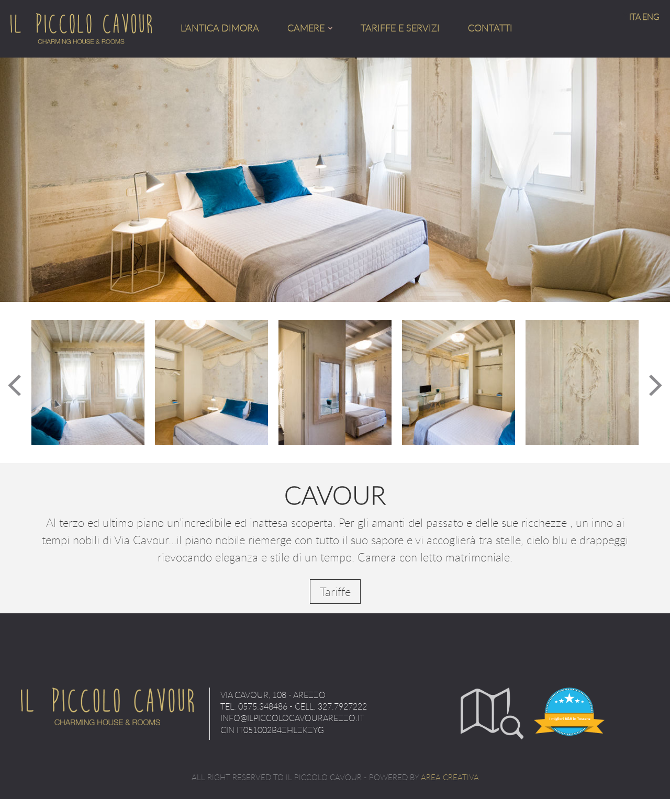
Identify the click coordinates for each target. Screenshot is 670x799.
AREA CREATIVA (450, 777)
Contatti (490, 27)
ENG (651, 16)
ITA (634, 16)
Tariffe (335, 591)
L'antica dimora (220, 27)
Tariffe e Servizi (400, 27)
